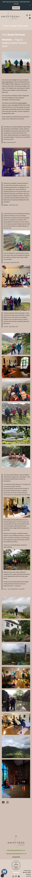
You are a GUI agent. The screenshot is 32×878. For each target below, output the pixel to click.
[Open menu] (18, 16)
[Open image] (16, 277)
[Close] (30, 5)
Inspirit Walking (22, 103)
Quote (16, 865)
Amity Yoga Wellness (8, 82)
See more (16, 7)
